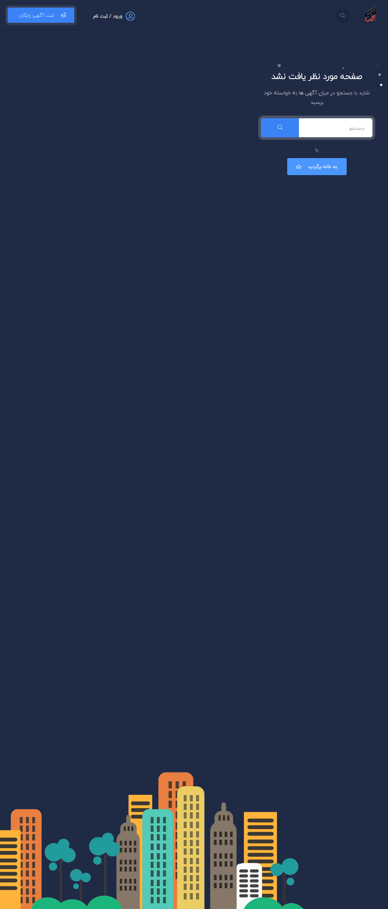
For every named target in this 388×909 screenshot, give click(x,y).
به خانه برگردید (322, 167)
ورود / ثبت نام (107, 16)
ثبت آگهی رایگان (36, 15)
